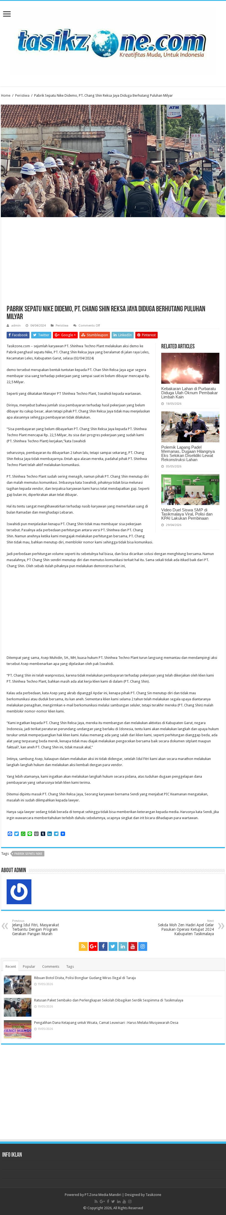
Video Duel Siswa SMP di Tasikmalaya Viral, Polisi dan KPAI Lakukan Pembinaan (186, 513)
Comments (50, 966)
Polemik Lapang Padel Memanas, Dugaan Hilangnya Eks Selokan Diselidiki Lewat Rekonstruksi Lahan (188, 453)
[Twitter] (113, 946)
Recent (11, 966)
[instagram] (142, 946)
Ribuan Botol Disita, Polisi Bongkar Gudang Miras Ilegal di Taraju (85, 978)
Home (5, 95)
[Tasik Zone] (113, 39)
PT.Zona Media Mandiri (103, 1195)
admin (16, 325)
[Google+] (93, 946)
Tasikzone (153, 1195)
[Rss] (83, 946)
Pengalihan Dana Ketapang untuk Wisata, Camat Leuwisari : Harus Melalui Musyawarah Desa (106, 1023)
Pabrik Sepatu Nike (28, 854)
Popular (29, 966)
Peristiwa (22, 95)
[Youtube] (132, 946)
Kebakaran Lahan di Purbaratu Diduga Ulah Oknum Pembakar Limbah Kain (189, 392)
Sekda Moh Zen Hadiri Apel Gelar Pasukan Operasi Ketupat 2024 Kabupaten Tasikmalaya (186, 927)
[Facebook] (103, 946)
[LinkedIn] (123, 946)
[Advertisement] (113, 264)
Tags (70, 966)
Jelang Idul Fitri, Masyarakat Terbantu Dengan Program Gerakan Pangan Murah (35, 927)
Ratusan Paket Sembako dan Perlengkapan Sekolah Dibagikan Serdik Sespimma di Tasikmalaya (108, 1000)
